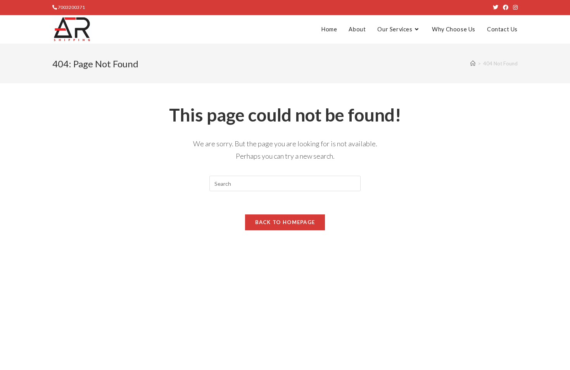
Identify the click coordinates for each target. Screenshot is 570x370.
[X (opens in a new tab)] (496, 7)
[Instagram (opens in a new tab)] (514, 7)
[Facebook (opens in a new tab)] (506, 7)
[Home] (472, 63)
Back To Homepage (285, 222)
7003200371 (71, 7)
